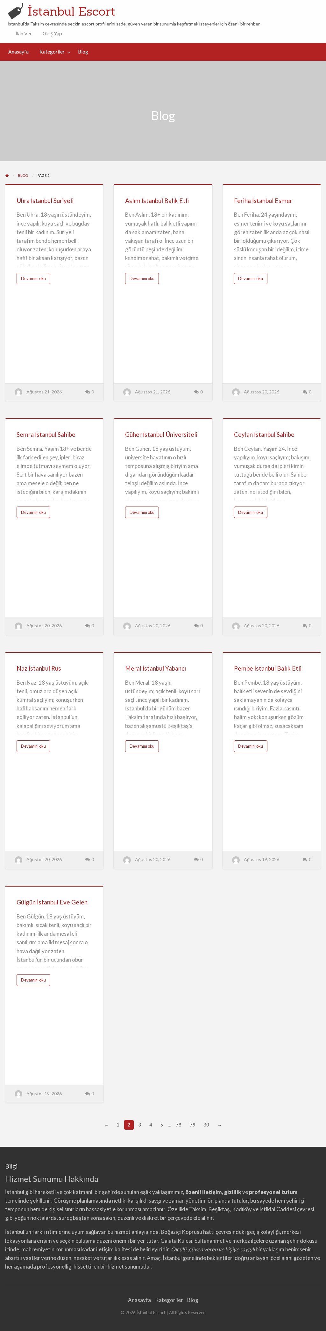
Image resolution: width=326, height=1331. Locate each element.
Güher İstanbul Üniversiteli (161, 434)
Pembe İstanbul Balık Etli (267, 668)
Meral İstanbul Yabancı (155, 668)
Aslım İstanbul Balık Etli (157, 200)
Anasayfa (18, 51)
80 (206, 1124)
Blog (83, 51)
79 (192, 1124)
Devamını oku (35, 280)
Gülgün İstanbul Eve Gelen (52, 902)
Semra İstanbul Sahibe (46, 434)
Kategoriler (52, 51)
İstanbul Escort (72, 11)
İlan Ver (23, 33)
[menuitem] (22, 33)
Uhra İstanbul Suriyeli (45, 200)
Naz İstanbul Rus (39, 668)
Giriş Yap (52, 33)
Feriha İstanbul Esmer (263, 200)
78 (178, 1124)
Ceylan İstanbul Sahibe (264, 434)
